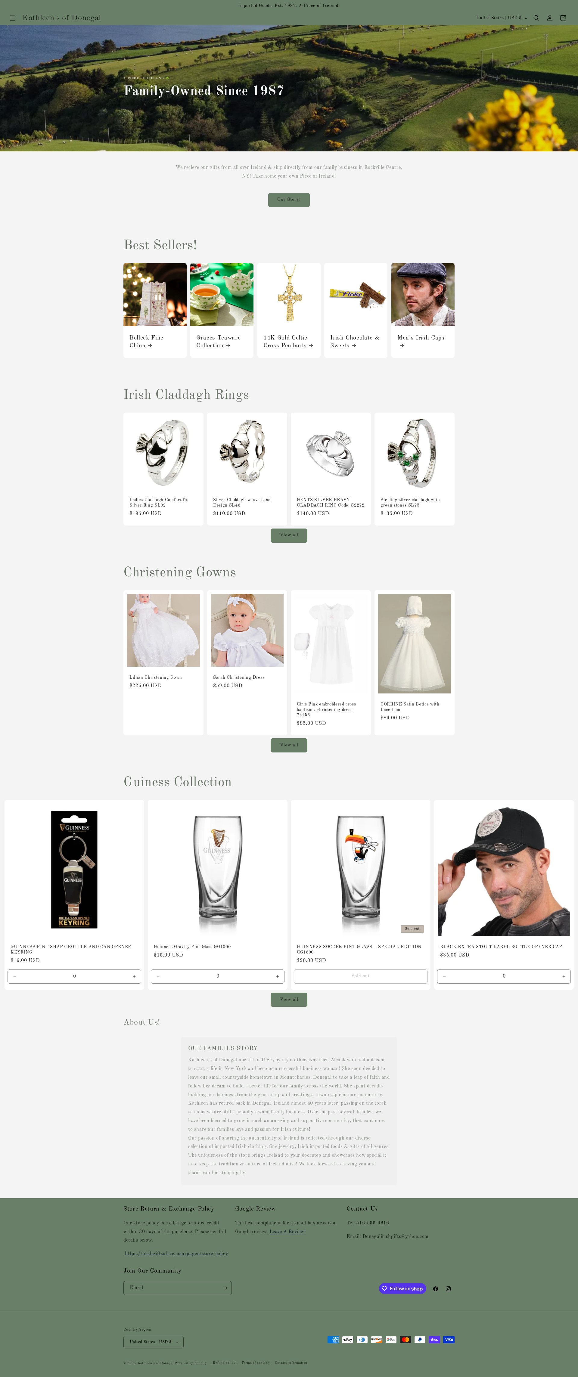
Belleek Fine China (146, 342)
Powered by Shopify (191, 1363)
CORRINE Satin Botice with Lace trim (410, 707)
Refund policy (224, 1363)
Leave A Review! (287, 1232)
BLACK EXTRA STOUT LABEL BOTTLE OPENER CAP (501, 947)
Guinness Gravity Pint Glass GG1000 (192, 947)
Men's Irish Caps (421, 338)
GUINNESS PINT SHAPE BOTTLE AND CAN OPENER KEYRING (71, 949)
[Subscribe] (225, 1288)
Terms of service (255, 1363)
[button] (12, 18)
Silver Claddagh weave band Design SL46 (242, 502)
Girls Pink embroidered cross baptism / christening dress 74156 (326, 709)
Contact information (291, 1363)
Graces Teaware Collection (218, 342)
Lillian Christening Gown (155, 677)
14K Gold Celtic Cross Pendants (285, 342)
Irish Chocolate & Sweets (355, 342)
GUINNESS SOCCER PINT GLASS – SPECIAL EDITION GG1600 (359, 949)
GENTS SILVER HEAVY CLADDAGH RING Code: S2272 (331, 502)
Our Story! (289, 199)
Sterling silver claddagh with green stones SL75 (410, 502)
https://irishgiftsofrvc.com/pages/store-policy (176, 1253)
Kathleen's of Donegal (156, 1363)
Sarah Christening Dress (238, 677)
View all (289, 535)
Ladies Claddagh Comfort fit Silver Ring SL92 (158, 502)
